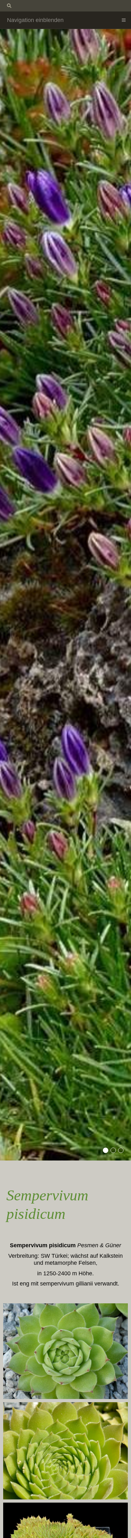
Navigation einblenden (35, 20)
